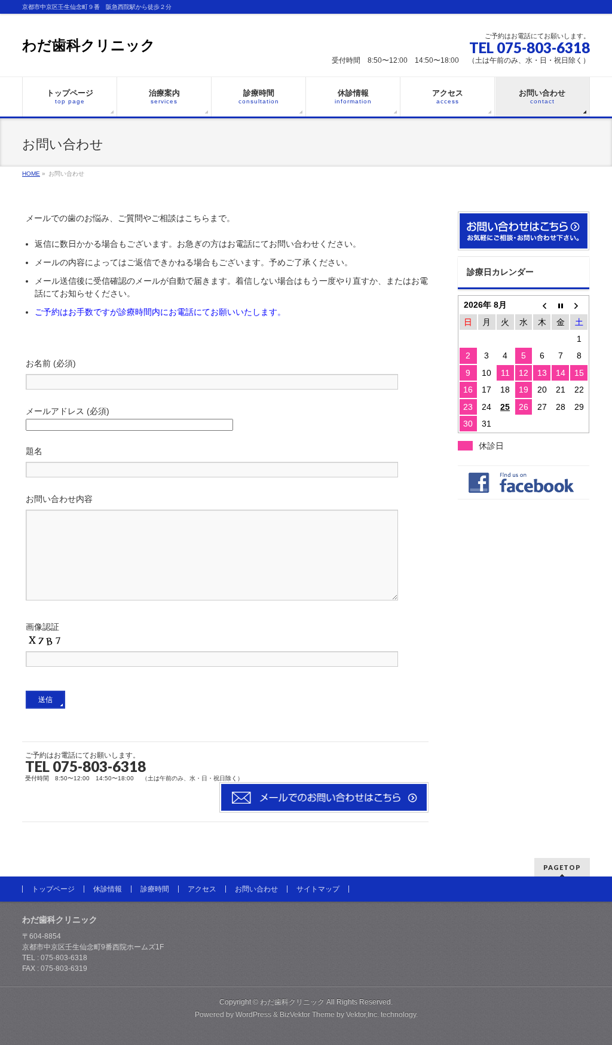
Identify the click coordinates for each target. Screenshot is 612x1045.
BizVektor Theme (307, 1014)
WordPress (253, 1014)
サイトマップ (317, 889)
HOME (31, 173)
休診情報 (107, 889)
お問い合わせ (256, 889)
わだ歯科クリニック (88, 45)
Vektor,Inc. (362, 1014)
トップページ (53, 889)
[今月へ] (560, 304)
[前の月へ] (541, 304)
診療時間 (154, 889)
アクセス (202, 889)
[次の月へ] (578, 304)
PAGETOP (562, 867)
